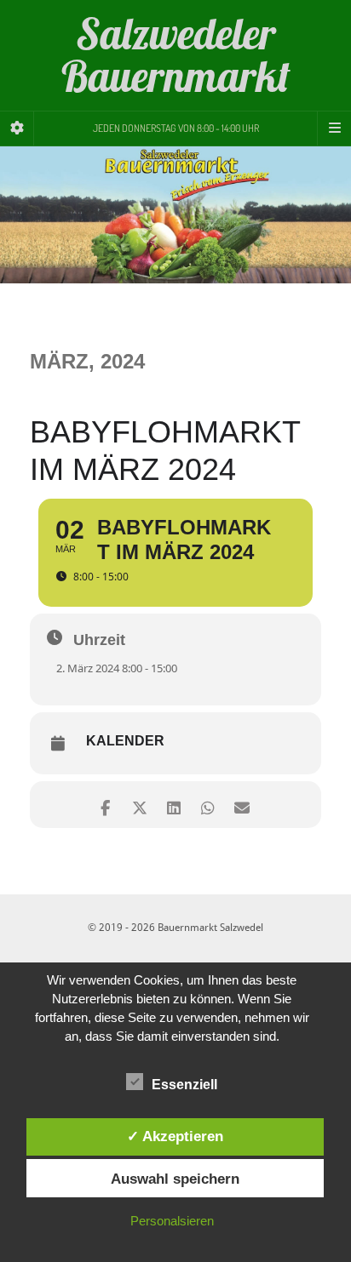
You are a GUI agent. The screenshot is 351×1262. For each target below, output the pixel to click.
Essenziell (184, 1084)
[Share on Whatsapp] (207, 804)
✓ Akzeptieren (175, 1136)
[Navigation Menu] (334, 128)
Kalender (125, 741)
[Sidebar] (17, 128)
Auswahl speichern (175, 1178)
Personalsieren (172, 1220)
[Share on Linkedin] (173, 804)
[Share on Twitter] (139, 804)
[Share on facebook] (105, 804)
